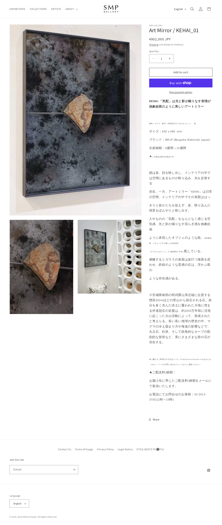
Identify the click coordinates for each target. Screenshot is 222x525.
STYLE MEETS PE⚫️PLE (150, 449)
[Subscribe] (74, 469)
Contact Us (64, 449)
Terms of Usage (84, 449)
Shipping (154, 44)
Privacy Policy (105, 449)
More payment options (180, 92)
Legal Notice (125, 449)
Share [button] (156, 419)
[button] (71, 9)
